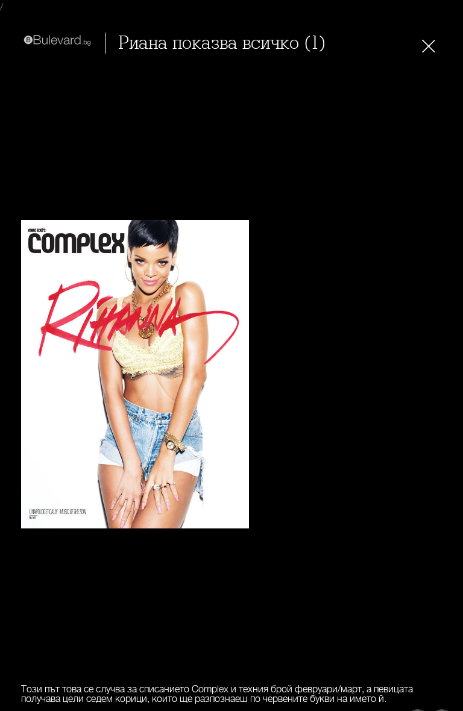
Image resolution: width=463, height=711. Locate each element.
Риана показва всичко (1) (222, 43)
